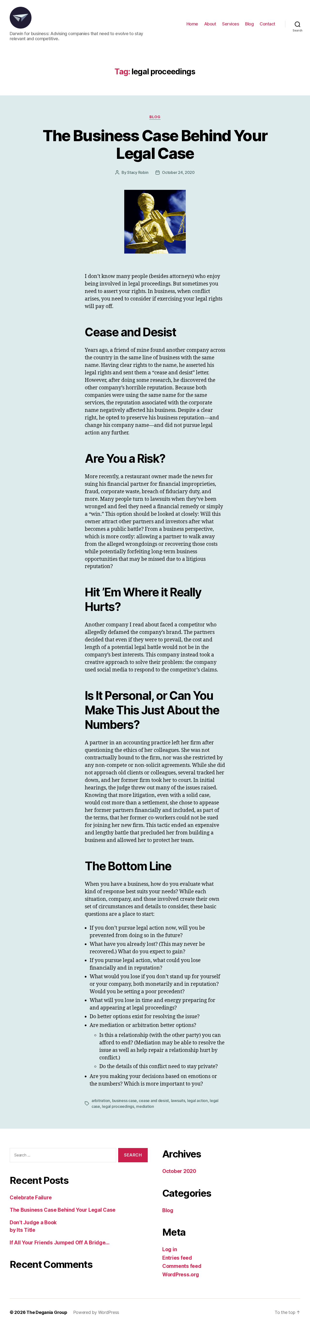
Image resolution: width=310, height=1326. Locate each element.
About (210, 23)
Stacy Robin (137, 172)
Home (192, 23)
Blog (249, 23)
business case (124, 1100)
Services (230, 23)
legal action (197, 1100)
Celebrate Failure (31, 1198)
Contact (267, 23)
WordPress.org (180, 1275)
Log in (169, 1249)
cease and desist (154, 1100)
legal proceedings (118, 1106)
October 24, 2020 (178, 172)
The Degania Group (46, 1312)
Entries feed (177, 1258)
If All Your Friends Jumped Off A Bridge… (59, 1243)
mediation (145, 1106)
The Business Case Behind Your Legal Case (155, 144)
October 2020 (179, 1171)
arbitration (101, 1100)
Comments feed (182, 1266)
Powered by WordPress (96, 1312)
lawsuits (178, 1100)
